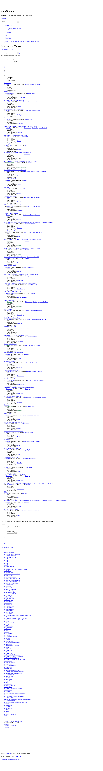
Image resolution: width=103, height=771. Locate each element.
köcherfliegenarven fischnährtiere (12, 231)
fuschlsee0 (8, 119)
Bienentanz (9, 275)
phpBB (9, 753)
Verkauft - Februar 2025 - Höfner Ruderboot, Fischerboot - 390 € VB (21, 257)
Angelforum (10, 284)
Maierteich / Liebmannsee (10, 196)
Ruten (24, 180)
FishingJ (8, 110)
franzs (8, 232)
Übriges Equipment (28, 450)
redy (8, 328)
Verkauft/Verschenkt (29, 223)
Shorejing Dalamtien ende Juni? (12, 117)
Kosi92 (8, 441)
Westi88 (8, 101)
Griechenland (26, 423)
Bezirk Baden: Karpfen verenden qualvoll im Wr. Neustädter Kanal (21, 274)
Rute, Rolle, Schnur (28, 267)
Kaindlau (9, 302)
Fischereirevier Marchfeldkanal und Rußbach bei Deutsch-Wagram (21, 126)
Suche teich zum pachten (10, 378)
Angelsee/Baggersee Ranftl (11, 509)
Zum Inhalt (3, 18)
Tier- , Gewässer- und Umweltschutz (33, 232)
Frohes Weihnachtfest (9, 300)
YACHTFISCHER (11, 293)
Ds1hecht (8, 319)
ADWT (9, 258)
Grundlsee (6, 405)
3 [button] (4, 66)
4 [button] (4, 67)
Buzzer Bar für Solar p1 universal (12, 448)
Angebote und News (32, 284)
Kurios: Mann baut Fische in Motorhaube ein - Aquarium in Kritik (20, 161)
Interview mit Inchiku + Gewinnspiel (13, 352)
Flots (7, 136)
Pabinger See (7, 91)
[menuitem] (14, 28)
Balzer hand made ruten (10, 265)
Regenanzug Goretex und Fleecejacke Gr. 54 (15, 135)
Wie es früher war (29, 406)
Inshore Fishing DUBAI (10, 326)
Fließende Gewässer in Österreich (33, 310)
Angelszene (26, 354)
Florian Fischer (10, 380)
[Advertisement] (30, 4)
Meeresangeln (28, 119)
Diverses (25, 188)
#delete (5, 465)
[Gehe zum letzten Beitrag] (23, 88)
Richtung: (43, 521)
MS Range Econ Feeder (10, 178)
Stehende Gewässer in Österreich (33, 84)
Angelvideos (26, 502)
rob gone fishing (10, 162)
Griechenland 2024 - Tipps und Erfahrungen (15, 422)
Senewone (8, 84)
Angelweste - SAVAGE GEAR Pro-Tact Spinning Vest (18, 152)
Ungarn (26, 145)
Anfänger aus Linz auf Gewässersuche (13, 109)
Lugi (7, 415)
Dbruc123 (8, 310)
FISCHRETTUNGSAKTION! (12, 370)
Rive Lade (6, 187)
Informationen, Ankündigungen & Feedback (35, 128)
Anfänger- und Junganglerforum (31, 110)
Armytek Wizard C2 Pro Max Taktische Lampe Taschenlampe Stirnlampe (22, 239)
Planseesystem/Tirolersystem (11, 457)
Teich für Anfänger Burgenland (12, 213)
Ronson (8, 171)
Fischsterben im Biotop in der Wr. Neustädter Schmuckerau (19, 387)
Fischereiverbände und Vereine (32, 345)
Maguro (8, 423)
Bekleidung (25, 136)
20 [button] (4, 71)
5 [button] (4, 68)
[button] (4, 58)
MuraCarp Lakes (8, 144)
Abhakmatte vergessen (9, 361)
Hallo (5, 492)
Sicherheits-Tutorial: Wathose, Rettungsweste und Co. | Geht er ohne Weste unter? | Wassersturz (28, 483)
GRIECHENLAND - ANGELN (12, 291)
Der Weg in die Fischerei (10, 344)
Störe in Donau (8, 309)
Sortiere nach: (20, 521)
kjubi (7, 510)
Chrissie (8, 180)
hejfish (9, 397)
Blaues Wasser (7, 413)
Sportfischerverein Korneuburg (12, 318)
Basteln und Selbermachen (33, 206)
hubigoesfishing (10, 93)
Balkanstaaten (32, 293)
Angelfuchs (10, 206)
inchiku (8, 354)
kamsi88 (8, 467)
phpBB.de (18, 756)
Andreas (9, 241)
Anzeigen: (4, 521)
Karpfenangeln (31, 93)
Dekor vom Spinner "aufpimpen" (12, 204)
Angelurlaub (7, 439)
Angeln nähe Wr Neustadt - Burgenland (14, 100)
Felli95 (8, 458)
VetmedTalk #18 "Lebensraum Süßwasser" (15, 170)
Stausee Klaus (7, 83)
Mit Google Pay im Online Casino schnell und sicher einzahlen (20, 283)
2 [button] (4, 64)
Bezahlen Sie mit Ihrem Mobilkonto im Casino (16, 335)
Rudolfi (9, 223)
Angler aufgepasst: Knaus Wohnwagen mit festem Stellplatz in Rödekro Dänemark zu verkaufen (28, 222)
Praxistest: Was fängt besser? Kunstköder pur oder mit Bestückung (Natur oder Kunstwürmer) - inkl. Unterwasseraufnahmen (35, 500)
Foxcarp (8, 267)
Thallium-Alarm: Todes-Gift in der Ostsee (14, 474)
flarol (7, 493)
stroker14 (8, 145)
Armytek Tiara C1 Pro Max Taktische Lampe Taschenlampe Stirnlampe (22, 248)
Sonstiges (30, 162)
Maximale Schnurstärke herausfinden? (13, 431)
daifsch (8, 450)
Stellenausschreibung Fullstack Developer (14, 396)
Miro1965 (8, 128)
